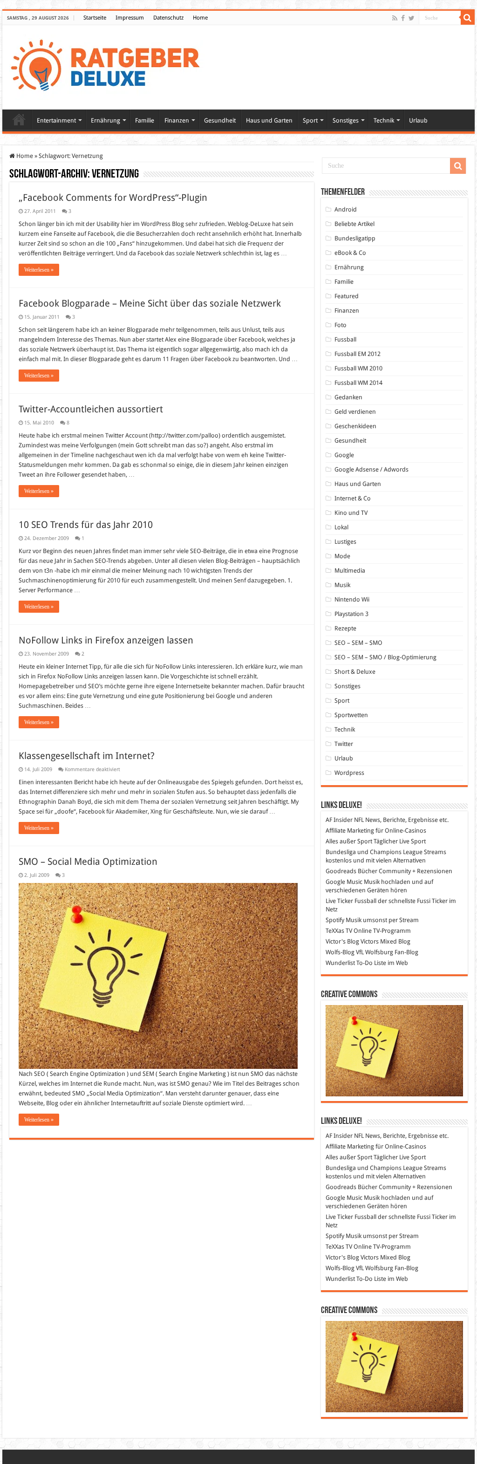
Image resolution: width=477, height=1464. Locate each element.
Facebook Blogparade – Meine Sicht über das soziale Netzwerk (150, 303)
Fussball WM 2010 (358, 368)
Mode (342, 556)
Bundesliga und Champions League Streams (386, 851)
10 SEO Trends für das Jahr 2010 (86, 524)
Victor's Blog (342, 941)
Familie (144, 120)
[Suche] (468, 18)
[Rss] (394, 18)
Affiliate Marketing (350, 830)
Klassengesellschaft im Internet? (87, 755)
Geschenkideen (355, 426)
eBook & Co (350, 252)
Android (345, 209)
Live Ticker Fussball (351, 900)
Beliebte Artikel (354, 223)
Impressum (130, 17)
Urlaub (418, 120)
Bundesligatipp (354, 238)
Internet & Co (352, 498)
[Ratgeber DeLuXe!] (110, 66)
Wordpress (349, 772)
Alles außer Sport (349, 841)
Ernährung (105, 120)
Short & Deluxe (354, 671)
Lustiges (345, 541)
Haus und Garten (269, 120)
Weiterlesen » (39, 270)
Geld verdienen (355, 411)
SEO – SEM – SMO (358, 642)
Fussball (345, 339)
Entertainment (56, 120)
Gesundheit (220, 120)
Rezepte (345, 628)
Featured (346, 296)
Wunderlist (340, 962)
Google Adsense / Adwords (371, 469)
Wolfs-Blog (340, 952)
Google (344, 455)
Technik (384, 120)
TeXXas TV (339, 930)
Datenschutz (168, 17)
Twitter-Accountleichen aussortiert (91, 409)
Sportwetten (351, 714)
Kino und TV (351, 512)
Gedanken (348, 397)
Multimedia (349, 570)
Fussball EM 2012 (357, 353)
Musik (342, 584)
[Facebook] (403, 18)
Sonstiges (346, 120)
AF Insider (339, 819)
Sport (310, 120)
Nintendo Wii (351, 599)
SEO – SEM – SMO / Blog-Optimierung (385, 657)
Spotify (335, 920)
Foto (340, 325)
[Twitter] (412, 18)
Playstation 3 (351, 613)
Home (200, 17)
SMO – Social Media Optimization (88, 861)
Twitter (343, 743)
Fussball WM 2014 (358, 382)
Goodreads (341, 871)
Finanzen (176, 120)
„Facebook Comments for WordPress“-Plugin (113, 197)
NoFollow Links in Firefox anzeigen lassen (106, 640)
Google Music (344, 881)
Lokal (341, 527)
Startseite (94, 17)
